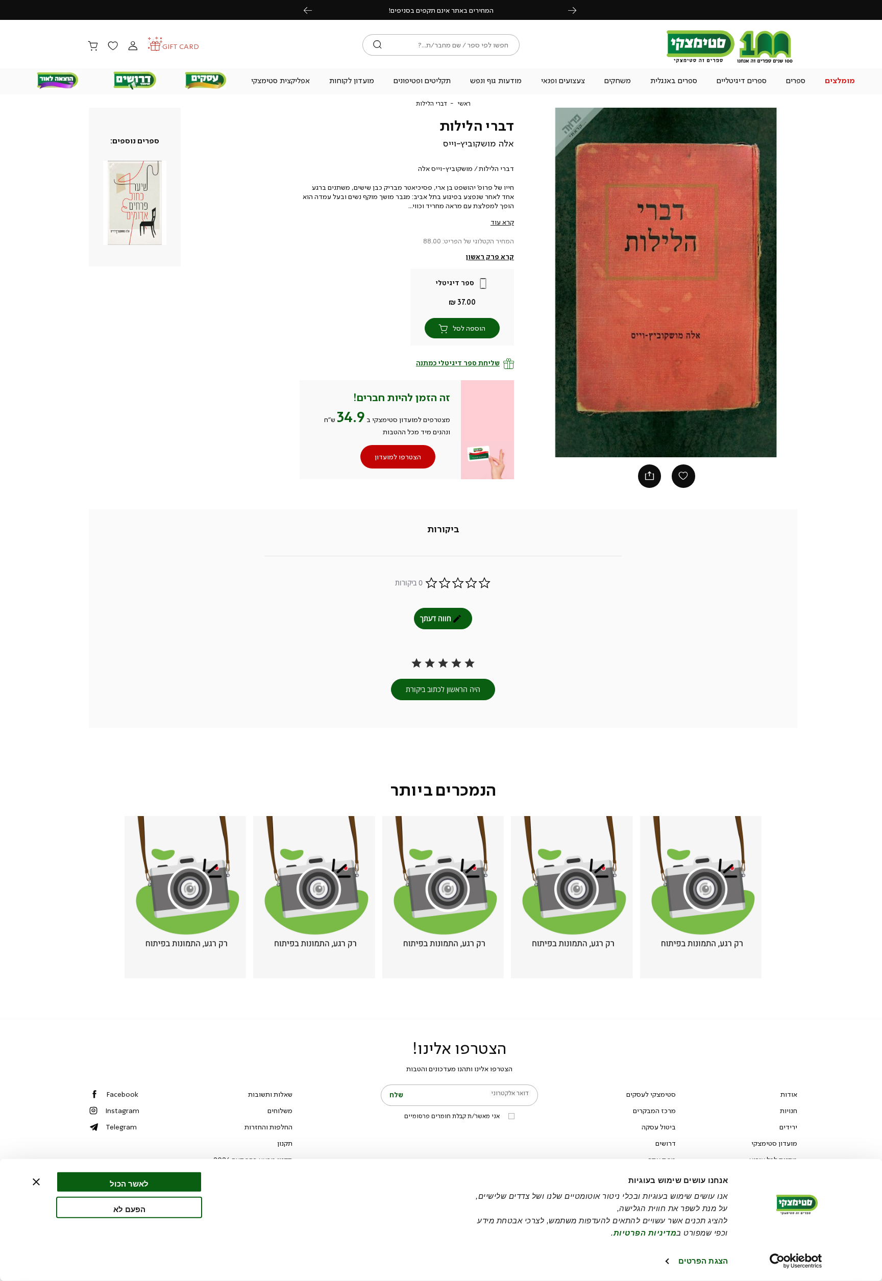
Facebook (122, 1094)
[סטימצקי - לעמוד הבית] (730, 62)
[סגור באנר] (36, 1182)
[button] (840, 81)
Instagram (122, 1110)
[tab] (443, 530)
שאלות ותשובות (270, 1094)
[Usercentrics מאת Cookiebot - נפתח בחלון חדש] (796, 1261)
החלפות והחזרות (268, 1126)
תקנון (284, 1143)
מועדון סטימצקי (774, 1143)
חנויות (788, 1110)
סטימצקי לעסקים (651, 1094)
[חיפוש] (377, 45)
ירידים (788, 1126)
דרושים (665, 1143)
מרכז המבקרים (654, 1110)
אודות (788, 1094)
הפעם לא (129, 1208)
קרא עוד (502, 222)
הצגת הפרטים (703, 1261)
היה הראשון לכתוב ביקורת (443, 689)
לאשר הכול (129, 1183)
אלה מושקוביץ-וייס (478, 143)
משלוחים (279, 1110)
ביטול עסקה (659, 1126)
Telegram (121, 1126)
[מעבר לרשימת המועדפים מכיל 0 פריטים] (112, 46)
